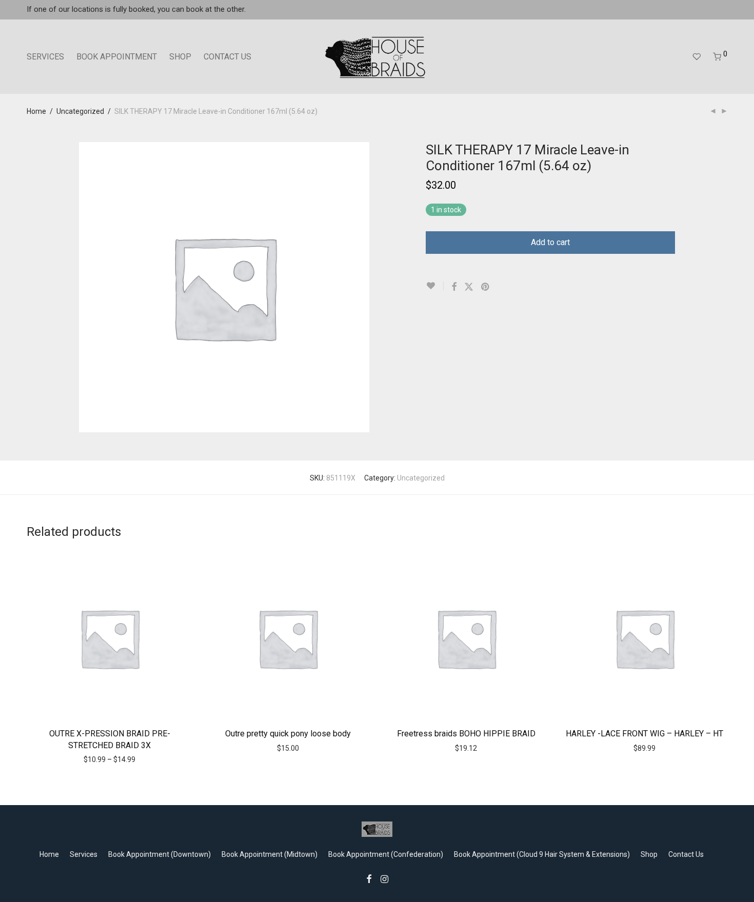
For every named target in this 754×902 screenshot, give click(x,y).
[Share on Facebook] (454, 287)
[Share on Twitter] (468, 287)
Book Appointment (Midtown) (270, 854)
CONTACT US (227, 57)
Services (83, 854)
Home (36, 111)
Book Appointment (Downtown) (159, 854)
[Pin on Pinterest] (485, 287)
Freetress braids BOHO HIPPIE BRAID (466, 733)
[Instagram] (384, 878)
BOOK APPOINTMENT (116, 57)
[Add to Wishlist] (435, 286)
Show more (136, 759)
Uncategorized (80, 111)
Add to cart (550, 242)
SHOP (180, 57)
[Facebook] (368, 878)
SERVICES (45, 57)
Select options (88, 759)
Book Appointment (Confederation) (385, 854)
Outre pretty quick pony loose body (288, 733)
